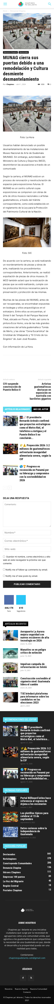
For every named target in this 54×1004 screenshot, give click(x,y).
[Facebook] (6, 89)
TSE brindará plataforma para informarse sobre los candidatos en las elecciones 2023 (34, 698)
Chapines (10, 84)
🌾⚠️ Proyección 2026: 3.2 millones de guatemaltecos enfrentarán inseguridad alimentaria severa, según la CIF (35, 452)
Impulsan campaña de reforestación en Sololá (33, 665)
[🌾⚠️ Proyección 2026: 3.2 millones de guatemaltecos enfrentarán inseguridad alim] (10, 449)
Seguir (21, 596)
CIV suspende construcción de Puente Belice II (12, 386)
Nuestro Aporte (21, 989)
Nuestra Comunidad (38, 989)
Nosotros (8, 989)
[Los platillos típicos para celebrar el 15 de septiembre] (10, 817)
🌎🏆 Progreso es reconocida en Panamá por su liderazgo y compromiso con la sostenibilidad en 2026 (34, 473)
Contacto (27, 992)
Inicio (5, 11)
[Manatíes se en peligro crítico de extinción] (10, 653)
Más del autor (40, 409)
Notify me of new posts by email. (22, 576)
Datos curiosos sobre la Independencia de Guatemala (33, 831)
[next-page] (10, 488)
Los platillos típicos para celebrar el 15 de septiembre (34, 816)
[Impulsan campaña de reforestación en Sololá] (10, 668)
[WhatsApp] (27, 89)
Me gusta (9, 596)
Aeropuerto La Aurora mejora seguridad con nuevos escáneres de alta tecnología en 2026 (34, 636)
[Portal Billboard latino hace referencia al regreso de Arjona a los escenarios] (10, 802)
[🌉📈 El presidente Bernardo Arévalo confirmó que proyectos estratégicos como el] (10, 421)
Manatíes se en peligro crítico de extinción (33, 651)
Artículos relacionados (17, 409)
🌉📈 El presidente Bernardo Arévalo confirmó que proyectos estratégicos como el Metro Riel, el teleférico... (35, 733)
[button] (50, 4)
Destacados (24, 52)
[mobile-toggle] (5, 4)
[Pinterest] (20, 89)
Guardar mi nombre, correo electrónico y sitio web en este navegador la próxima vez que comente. (26, 560)
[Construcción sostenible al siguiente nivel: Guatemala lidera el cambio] (10, 682)
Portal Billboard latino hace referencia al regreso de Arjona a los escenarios (35, 801)
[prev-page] (5, 488)
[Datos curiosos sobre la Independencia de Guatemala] (10, 832)
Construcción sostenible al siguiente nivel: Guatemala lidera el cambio (35, 681)
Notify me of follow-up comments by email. (27, 569)
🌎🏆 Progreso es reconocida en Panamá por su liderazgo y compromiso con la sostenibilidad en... (35, 774)
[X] (13, 89)
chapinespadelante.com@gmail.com (27, 958)
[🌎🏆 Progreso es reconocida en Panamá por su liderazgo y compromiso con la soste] (10, 470)
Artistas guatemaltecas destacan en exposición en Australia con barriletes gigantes (40, 391)
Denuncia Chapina (18, 11)
